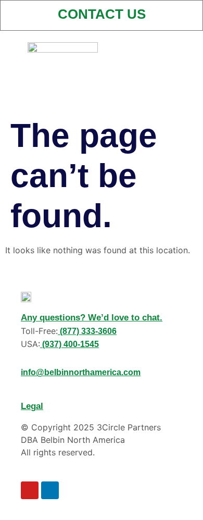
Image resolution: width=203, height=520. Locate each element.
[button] (140, 45)
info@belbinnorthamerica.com (81, 372)
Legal (32, 406)
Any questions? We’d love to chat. (91, 318)
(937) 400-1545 (69, 344)
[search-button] (180, 50)
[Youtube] (30, 490)
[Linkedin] (50, 490)
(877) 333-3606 (87, 331)
